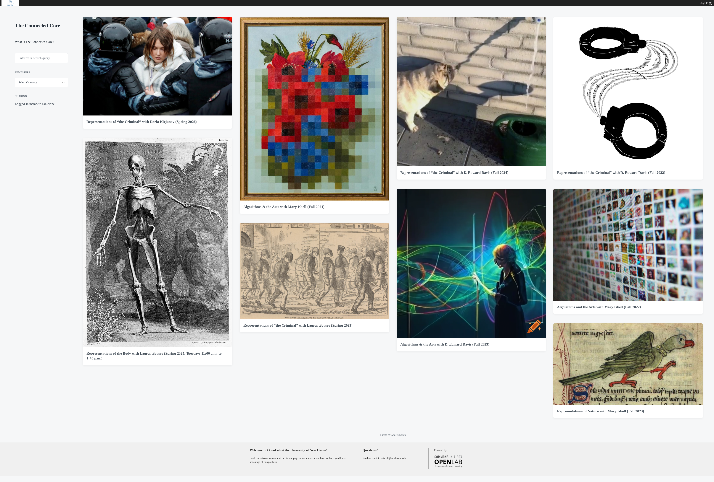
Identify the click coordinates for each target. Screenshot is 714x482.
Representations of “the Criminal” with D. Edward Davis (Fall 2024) (454, 172)
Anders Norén (398, 435)
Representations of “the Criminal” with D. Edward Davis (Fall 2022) (611, 172)
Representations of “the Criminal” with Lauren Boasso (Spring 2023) (298, 325)
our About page (290, 458)
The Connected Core (37, 25)
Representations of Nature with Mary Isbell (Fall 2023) (600, 411)
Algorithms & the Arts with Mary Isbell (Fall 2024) (283, 207)
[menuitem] (10, 3)
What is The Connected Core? (34, 42)
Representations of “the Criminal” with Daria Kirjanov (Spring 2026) (141, 122)
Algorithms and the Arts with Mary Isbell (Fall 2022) (599, 307)
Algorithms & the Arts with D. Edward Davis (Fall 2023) (445, 344)
